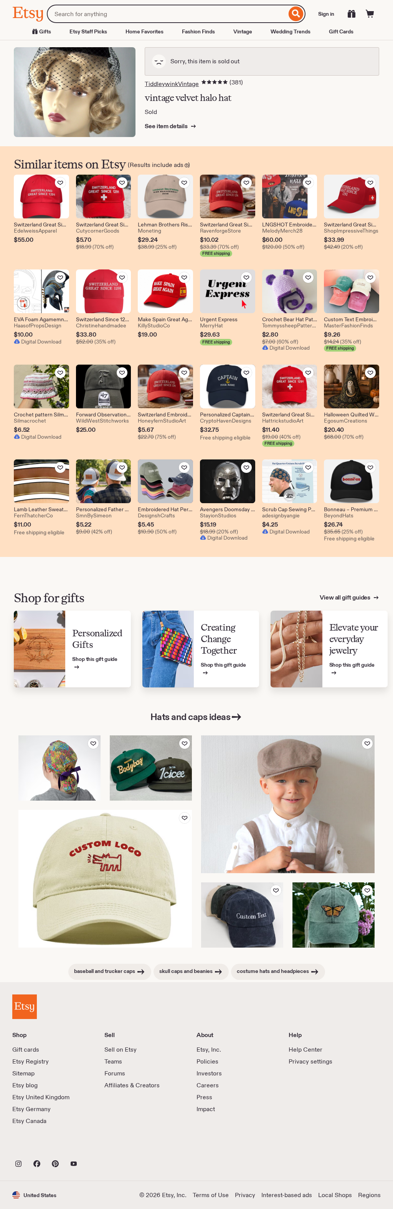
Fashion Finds (198, 31)
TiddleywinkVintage (172, 84)
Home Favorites (144, 31)
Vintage (242, 31)
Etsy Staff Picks (88, 31)
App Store (38, 1146)
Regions (369, 1195)
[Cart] (370, 14)
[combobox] (167, 14)
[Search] (296, 14)
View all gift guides (346, 597)
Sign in (326, 14)
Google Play (96, 1146)
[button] (34, 1195)
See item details (166, 126)
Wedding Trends (290, 31)
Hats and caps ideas (190, 717)
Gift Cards (341, 31)
